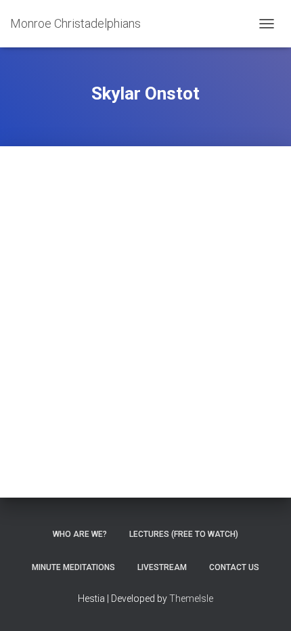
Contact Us (234, 567)
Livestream (162, 567)
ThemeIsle (191, 598)
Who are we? (80, 534)
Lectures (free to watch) (183, 534)
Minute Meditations (73, 567)
